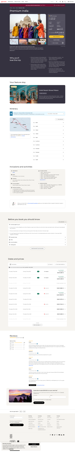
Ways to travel (17, 1)
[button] (28, 26)
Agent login (30, 428)
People (58, 421)
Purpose (58, 415)
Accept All (34, 444)
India (17, 7)
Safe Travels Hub (31, 421)
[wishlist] (60, 1)
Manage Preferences (34, 446)
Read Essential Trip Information (37, 248)
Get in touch (49, 417)
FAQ (48, 421)
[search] (53, 2)
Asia (14, 7)
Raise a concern (49, 426)
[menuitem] (3, 1)
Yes (20, 411)
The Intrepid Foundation (61, 419)
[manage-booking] (62, 1)
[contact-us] (65, 1)
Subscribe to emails (17, 424)
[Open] (23, 337)
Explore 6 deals (56, 39)
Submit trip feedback (32, 419)
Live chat (48, 419)
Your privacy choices (42, 426)
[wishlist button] (63, 43)
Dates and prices (56, 36)
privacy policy (48, 399)
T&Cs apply (17, 422)
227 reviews (54, 15)
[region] (21, 446)
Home (11, 7)
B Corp (58, 417)
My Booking (30, 417)
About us (39, 417)
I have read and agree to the (43, 399)
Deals (23, 1)
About (26, 1)
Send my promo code (39, 402)
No (24, 411)
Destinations (10, 1)
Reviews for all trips (40, 385)
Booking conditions (32, 426)
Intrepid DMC (40, 421)
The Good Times (40, 419)
